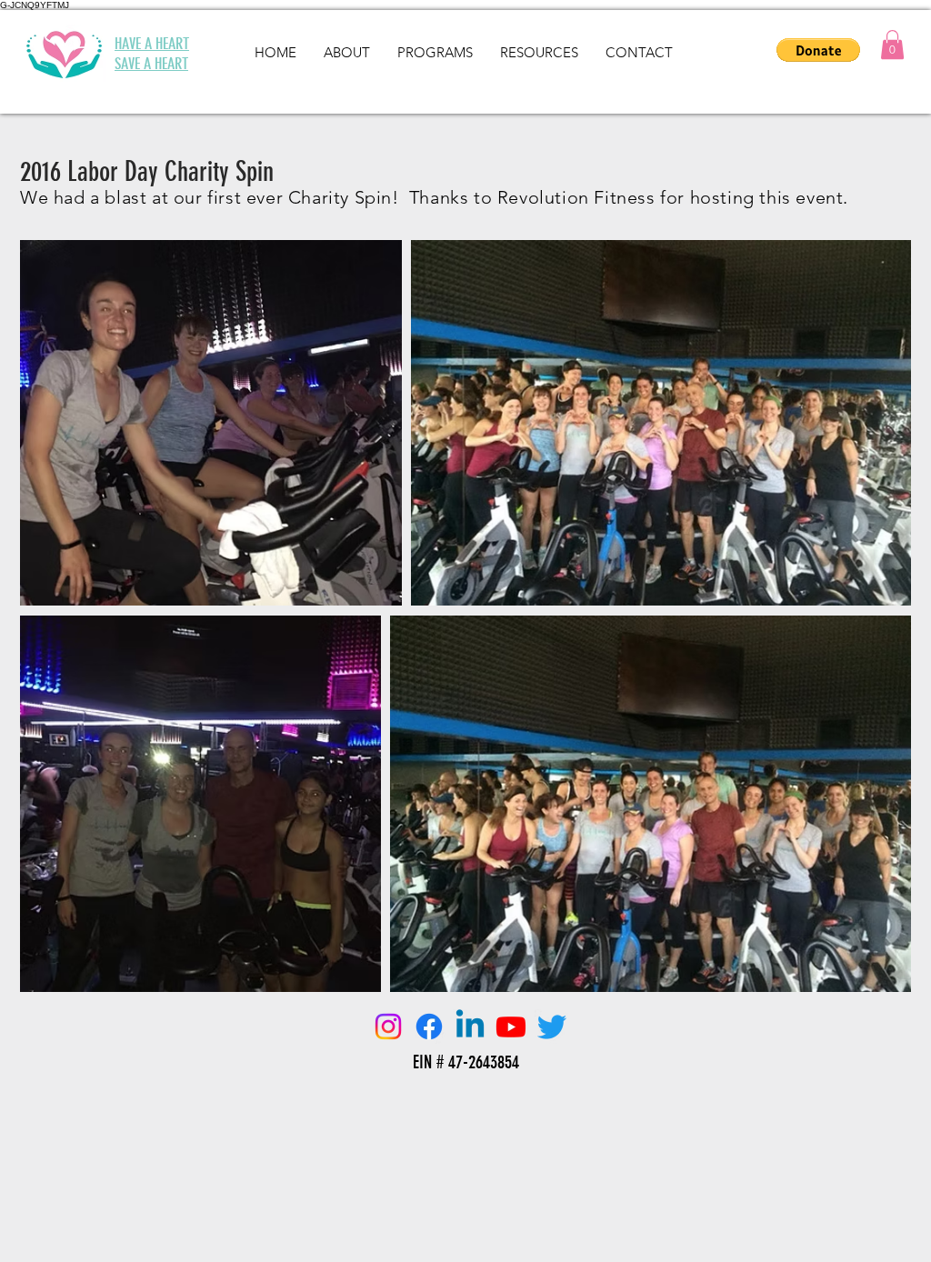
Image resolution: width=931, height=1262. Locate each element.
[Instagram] (388, 1026)
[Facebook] (429, 1026)
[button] (892, 44)
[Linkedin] (470, 1026)
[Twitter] (552, 1026)
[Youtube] (511, 1026)
